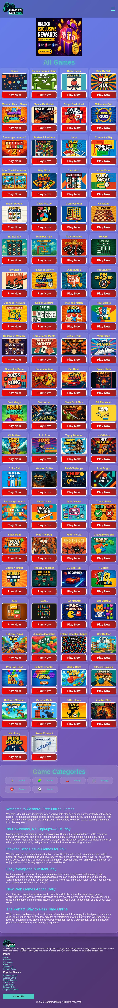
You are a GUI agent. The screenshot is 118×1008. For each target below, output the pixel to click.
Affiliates (7, 960)
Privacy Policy (9, 969)
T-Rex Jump (8, 982)
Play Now (14, 94)
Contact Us (8, 966)
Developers (8, 962)
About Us (7, 964)
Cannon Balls (9, 987)
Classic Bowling (10, 980)
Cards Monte (8, 985)
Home (5, 957)
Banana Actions (10, 975)
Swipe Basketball (10, 989)
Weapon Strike (9, 978)
